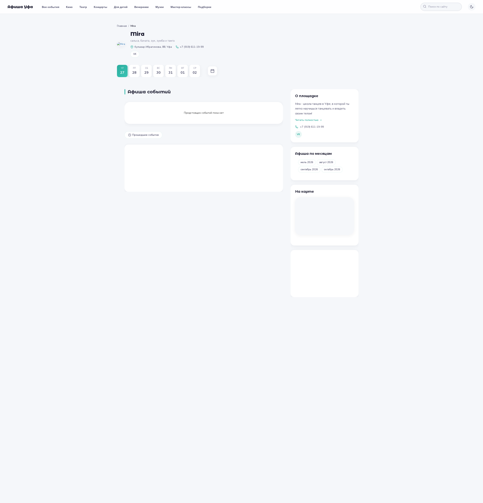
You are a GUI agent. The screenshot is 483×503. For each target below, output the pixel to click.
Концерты (100, 7)
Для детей (121, 7)
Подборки (204, 7)
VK (134, 54)
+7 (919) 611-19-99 (312, 127)
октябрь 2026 (332, 169)
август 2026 (326, 162)
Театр (83, 7)
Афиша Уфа (20, 7)
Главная (122, 26)
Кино (69, 7)
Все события (50, 7)
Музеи (159, 7)
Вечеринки (141, 7)
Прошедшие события (145, 135)
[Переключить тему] (471, 7)
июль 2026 (307, 162)
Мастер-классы (181, 7)
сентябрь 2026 (309, 169)
